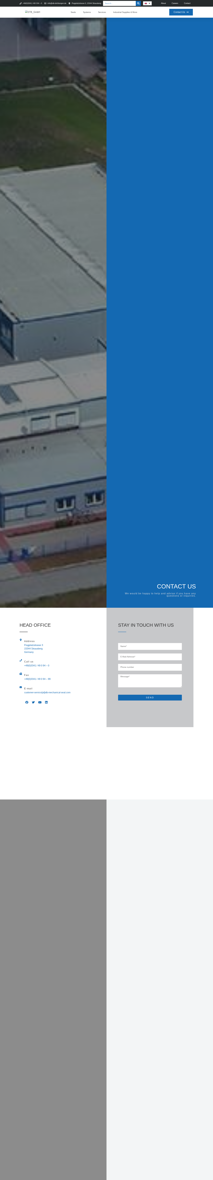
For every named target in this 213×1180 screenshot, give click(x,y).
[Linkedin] (46, 702)
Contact (187, 3)
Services (102, 12)
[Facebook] (27, 702)
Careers (175, 3)
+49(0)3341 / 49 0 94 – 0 (36, 665)
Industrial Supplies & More (125, 12)
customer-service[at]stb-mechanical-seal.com (47, 692)
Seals (73, 12)
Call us (28, 661)
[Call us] (21, 660)
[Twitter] (33, 702)
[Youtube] (40, 702)
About (163, 3)
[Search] (138, 3)
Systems (87, 12)
